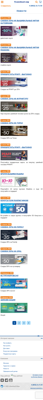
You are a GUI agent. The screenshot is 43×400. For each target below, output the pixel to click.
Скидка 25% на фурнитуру (14, 98)
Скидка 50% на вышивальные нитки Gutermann (20, 21)
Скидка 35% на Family (12, 227)
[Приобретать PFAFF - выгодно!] (14, 82)
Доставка (6, 348)
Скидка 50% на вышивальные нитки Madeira (20, 48)
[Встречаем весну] (14, 283)
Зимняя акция (8, 299)
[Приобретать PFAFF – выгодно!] (14, 155)
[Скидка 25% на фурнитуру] (14, 106)
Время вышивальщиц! (12, 173)
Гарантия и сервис (9, 366)
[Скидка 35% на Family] (14, 235)
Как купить (6, 346)
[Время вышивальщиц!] (14, 181)
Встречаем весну (10, 275)
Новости (6, 368)
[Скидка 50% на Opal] (14, 259)
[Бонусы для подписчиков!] (14, 208)
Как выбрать (7, 343)
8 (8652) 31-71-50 (35, 6)
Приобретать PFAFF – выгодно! (16, 147)
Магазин (6, 363)
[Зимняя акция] (14, 308)
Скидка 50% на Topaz (12, 123)
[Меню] (2, 2)
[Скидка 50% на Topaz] (14, 131)
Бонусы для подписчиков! (14, 200)
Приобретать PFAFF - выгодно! (16, 74)
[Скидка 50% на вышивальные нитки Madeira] (14, 58)
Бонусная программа (10, 351)
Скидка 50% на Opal (11, 251)
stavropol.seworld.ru (36, 388)
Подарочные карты (9, 354)
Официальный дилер (10, 371)
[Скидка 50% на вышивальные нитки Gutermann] (14, 31)
